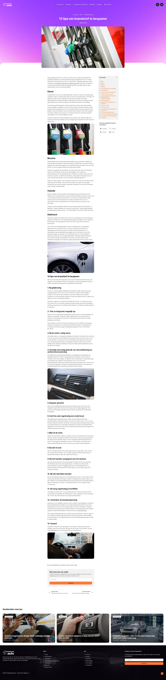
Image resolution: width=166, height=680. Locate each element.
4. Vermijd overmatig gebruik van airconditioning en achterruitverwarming (108, 97)
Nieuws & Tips (107, 4)
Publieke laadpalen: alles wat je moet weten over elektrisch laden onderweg (80, 637)
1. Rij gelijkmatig (104, 90)
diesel (72, 565)
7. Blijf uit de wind (105, 105)
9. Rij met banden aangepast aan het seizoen (108, 109)
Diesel (102, 81)
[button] (116, 77)
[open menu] (161, 4)
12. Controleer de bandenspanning (109, 115)
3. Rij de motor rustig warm (107, 93)
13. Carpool (103, 117)
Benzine (102, 83)
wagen (75, 565)
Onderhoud (92, 4)
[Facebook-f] (162, 673)
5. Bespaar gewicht (105, 100)
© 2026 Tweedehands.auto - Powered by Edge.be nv (16, 673)
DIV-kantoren (60, 4)
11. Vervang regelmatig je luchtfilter (109, 113)
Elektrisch (103, 86)
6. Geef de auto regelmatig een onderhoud (108, 103)
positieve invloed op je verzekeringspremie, (67, 83)
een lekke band (82, 510)
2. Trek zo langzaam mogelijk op (108, 92)
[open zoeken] (157, 4)
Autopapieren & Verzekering (80, 4)
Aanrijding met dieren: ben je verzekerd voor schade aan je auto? (135, 637)
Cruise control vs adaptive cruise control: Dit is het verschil (25, 637)
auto (50, 565)
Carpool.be (54, 530)
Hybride (102, 84)
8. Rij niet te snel (105, 107)
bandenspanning (56, 565)
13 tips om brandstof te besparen (108, 88)
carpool (68, 565)
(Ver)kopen (68, 4)
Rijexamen (99, 4)
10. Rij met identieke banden (107, 112)
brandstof (63, 565)
